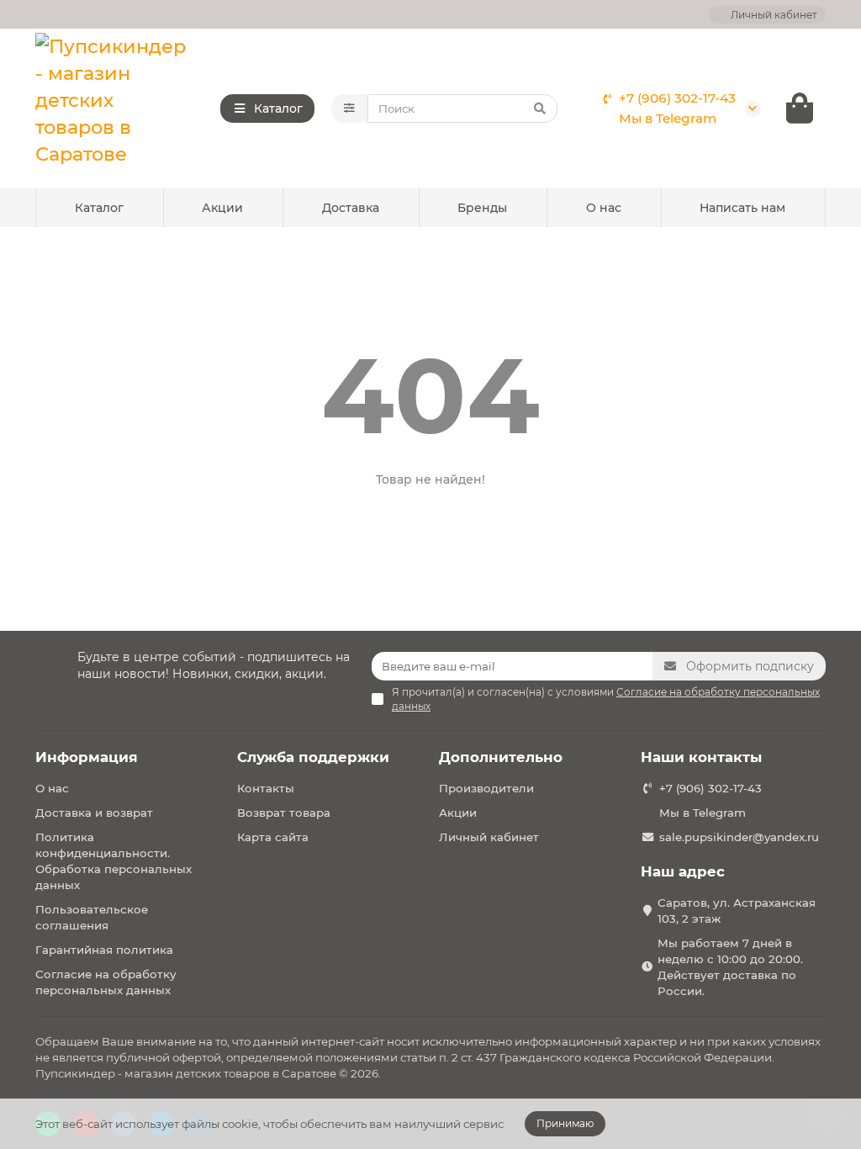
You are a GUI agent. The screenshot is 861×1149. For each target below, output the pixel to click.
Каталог (99, 207)
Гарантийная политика (104, 949)
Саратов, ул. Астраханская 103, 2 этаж (737, 910)
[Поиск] (540, 108)
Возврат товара (283, 812)
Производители (486, 788)
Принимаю (565, 1123)
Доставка (350, 207)
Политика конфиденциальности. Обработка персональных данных (113, 861)
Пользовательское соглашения (91, 917)
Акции (222, 207)
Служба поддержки (313, 757)
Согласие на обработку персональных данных (106, 982)
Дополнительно (501, 757)
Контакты (265, 788)
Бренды (482, 207)
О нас (603, 207)
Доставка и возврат (94, 812)
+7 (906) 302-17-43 (677, 98)
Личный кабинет (489, 837)
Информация (86, 757)
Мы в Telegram (667, 118)
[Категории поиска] (349, 108)
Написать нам (742, 207)
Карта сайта (273, 837)
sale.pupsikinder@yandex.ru (739, 837)
